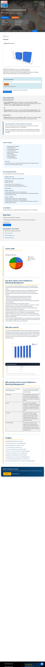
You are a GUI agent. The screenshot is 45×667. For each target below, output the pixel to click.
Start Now (4, 17)
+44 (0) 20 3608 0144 (9, 237)
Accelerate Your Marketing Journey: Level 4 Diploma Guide (16, 453)
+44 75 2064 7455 (9, 233)
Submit (6, 84)
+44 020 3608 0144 (41, 2)
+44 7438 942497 (41, 1)
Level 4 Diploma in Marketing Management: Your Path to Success (18, 458)
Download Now (7, 91)
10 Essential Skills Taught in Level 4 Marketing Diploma (16, 443)
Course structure (14, 30)
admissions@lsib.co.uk (9, 235)
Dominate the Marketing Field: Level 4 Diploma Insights (16, 449)
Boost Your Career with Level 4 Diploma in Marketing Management (18, 451)
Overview (2, 30)
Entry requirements (8, 30)
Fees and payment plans (22, 30)
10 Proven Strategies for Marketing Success (14, 447)
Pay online (42, 4)
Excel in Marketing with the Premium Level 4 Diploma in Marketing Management (20, 460)
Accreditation (29, 30)
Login (43, 5)
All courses (42, 3)
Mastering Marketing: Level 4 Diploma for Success (15, 445)
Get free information (15, 473)
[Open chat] (42, 664)
